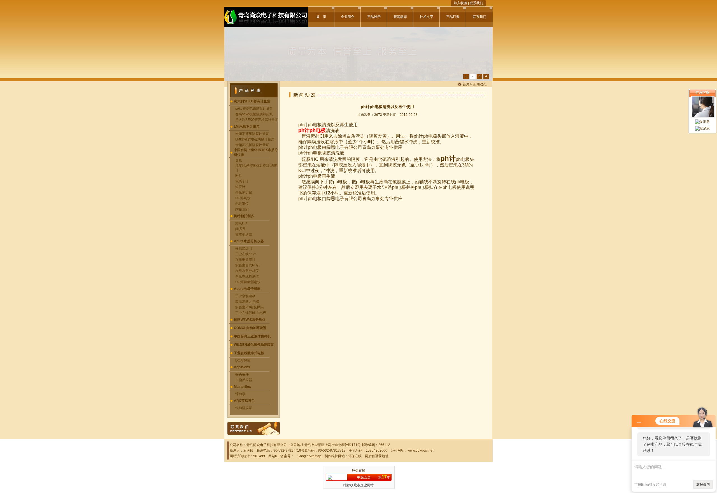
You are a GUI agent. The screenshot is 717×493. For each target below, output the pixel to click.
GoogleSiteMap (309, 456)
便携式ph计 (244, 248)
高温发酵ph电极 (247, 302)
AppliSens (242, 367)
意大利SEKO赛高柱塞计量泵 (256, 120)
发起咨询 (703, 484)
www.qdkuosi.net (420, 450)
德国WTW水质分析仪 (250, 319)
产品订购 (453, 17)
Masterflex (242, 387)
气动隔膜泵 (243, 408)
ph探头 (240, 229)
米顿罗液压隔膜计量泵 (252, 134)
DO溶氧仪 (242, 198)
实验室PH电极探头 (249, 307)
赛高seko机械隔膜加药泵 (254, 114)
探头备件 (242, 374)
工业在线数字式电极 (249, 353)
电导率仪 (242, 204)
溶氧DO (241, 223)
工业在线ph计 (245, 254)
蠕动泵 (240, 394)
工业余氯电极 (245, 296)
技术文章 (426, 17)
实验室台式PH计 (247, 265)
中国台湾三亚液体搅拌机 (252, 336)
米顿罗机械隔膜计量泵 (252, 145)
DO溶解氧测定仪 (247, 282)
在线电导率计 (245, 260)
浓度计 (240, 187)
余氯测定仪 (243, 192)
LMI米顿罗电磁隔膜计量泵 (254, 139)
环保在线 (355, 456)
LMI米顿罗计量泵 (247, 126)
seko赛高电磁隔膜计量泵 (254, 109)
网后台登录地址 (376, 456)
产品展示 (374, 17)
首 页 (321, 17)
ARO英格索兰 (244, 401)
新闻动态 (400, 17)
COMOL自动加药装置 (250, 328)
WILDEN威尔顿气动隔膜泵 (254, 345)
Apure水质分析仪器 (249, 241)
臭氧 (238, 161)
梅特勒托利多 (244, 216)
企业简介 (347, 17)
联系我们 (476, 3)
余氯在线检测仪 (247, 276)
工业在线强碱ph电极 (250, 313)
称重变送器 (243, 234)
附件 (238, 176)
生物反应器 (243, 380)
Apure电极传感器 (247, 289)
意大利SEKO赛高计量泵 (252, 101)
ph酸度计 (242, 209)
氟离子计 (242, 181)
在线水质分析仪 (247, 271)
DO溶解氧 (242, 360)
